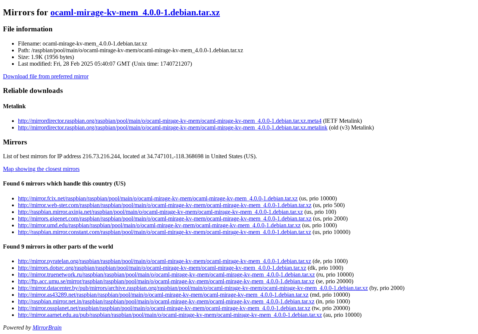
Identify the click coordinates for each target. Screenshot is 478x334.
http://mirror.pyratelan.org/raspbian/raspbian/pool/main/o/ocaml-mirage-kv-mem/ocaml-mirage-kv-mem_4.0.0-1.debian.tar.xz (164, 261)
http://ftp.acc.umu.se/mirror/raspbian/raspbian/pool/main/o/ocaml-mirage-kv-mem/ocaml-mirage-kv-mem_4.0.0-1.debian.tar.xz (166, 281)
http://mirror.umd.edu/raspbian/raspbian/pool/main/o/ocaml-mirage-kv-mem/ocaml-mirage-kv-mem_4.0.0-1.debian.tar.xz (159, 225)
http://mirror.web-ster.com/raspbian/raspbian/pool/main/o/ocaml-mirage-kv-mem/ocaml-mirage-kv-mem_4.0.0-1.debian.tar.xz (164, 205)
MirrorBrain (47, 327)
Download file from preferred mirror (46, 76)
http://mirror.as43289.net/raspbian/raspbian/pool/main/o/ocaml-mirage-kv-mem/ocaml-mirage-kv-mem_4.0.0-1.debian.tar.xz (163, 294)
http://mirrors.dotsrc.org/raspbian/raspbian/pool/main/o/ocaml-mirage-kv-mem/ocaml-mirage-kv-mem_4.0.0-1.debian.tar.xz (162, 268)
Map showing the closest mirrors (41, 169)
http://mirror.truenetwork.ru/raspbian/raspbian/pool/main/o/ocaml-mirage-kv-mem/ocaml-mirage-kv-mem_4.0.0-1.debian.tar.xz (166, 274)
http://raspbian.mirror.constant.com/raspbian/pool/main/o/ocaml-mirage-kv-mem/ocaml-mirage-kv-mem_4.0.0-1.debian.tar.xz (164, 232)
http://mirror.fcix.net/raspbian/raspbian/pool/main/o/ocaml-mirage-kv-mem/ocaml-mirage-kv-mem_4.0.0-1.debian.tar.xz (158, 198)
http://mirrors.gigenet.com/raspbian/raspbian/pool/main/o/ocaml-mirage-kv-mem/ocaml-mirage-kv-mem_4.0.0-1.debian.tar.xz (164, 218)
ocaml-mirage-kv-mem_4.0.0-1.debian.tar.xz (135, 12)
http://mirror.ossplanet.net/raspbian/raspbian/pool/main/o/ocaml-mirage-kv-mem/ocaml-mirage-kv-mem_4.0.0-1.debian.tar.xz (164, 308)
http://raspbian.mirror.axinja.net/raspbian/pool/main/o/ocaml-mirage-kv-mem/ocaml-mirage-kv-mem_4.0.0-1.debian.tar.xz (160, 212)
